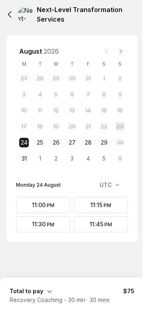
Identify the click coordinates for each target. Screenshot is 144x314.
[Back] (10, 14)
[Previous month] (106, 51)
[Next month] (120, 51)
